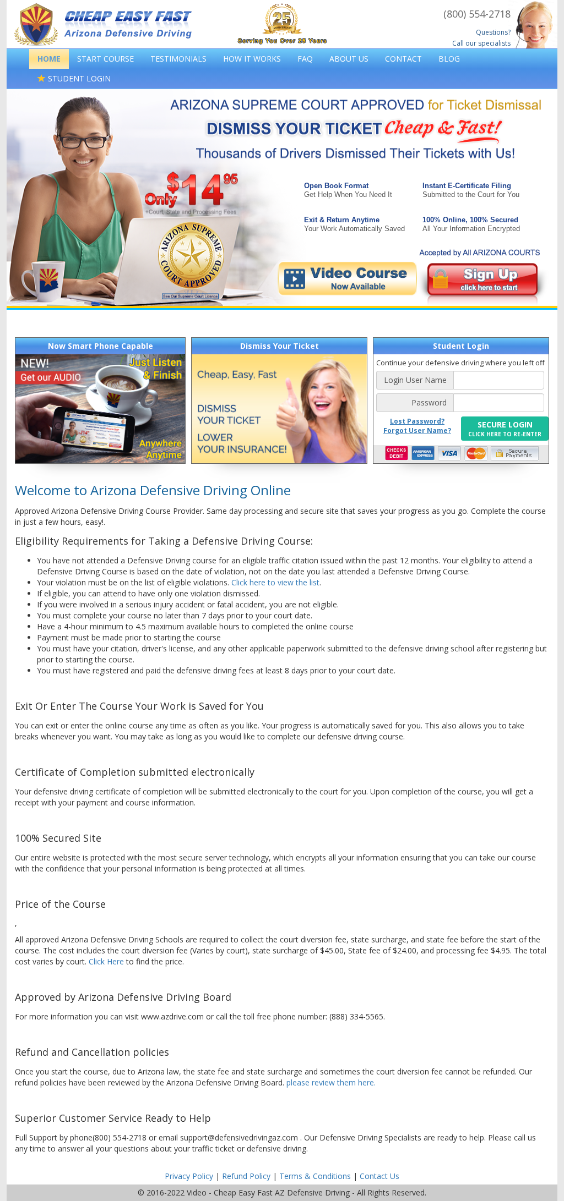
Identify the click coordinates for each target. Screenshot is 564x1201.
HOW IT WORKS (252, 58)
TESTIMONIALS (178, 58)
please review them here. (331, 1082)
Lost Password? (417, 421)
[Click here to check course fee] (193, 192)
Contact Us (379, 1176)
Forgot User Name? (417, 430)
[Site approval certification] (191, 263)
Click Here (106, 961)
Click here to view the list (275, 582)
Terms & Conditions (315, 1176)
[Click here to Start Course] (408, 278)
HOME (49, 58)
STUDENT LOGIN (78, 78)
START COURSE (105, 58)
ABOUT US (348, 58)
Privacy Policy (189, 1176)
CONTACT (403, 58)
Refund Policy (246, 1176)
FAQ (305, 58)
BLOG (449, 58)
